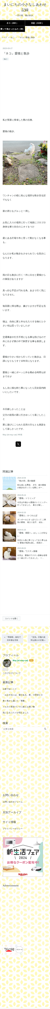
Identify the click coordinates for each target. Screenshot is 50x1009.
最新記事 (8, 682)
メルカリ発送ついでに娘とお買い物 (19, 707)
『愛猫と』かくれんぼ (27, 515)
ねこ (5, 59)
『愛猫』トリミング (26, 498)
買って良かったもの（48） (12, 29)
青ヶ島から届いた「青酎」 (15, 701)
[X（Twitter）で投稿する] (18, 444)
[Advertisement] (25, 89)
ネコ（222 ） (12, 23)
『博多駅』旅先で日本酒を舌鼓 (12, 638)
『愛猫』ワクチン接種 (27, 551)
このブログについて (12, 673)
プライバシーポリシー (13, 829)
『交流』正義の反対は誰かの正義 (38, 638)
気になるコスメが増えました (16, 712)
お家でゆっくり (10, 689)
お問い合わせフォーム (13, 802)
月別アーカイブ (12, 812)
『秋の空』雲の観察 (26, 481)
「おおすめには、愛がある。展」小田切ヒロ (23, 695)
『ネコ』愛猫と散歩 (16, 53)
